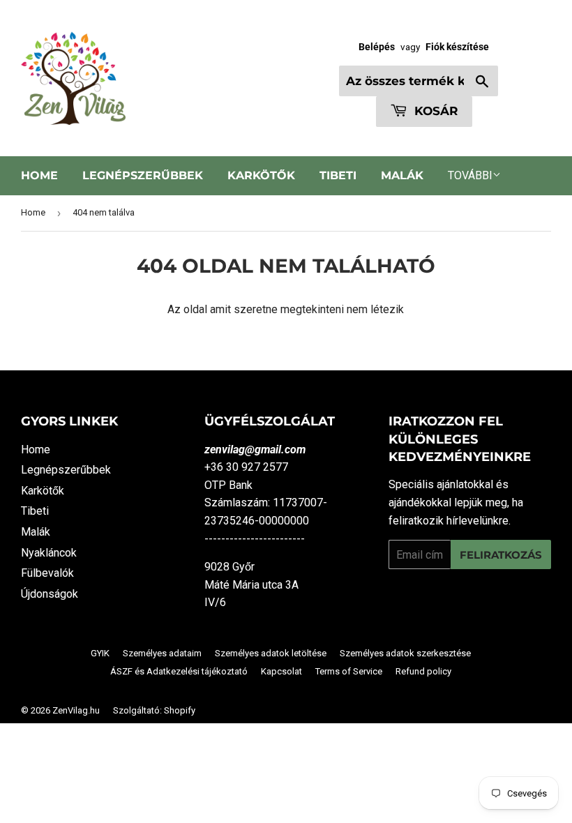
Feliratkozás (501, 554)
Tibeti (337, 175)
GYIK (100, 653)
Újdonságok (49, 594)
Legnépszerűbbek (142, 175)
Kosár (434, 111)
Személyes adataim (162, 653)
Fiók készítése (457, 46)
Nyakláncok (49, 552)
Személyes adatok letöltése (270, 653)
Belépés (377, 46)
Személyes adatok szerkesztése (405, 653)
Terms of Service (348, 671)
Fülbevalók (47, 573)
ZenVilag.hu (76, 710)
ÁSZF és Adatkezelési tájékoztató (179, 671)
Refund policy (423, 671)
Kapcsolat (281, 671)
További (470, 175)
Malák (402, 175)
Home (39, 175)
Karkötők (261, 175)
